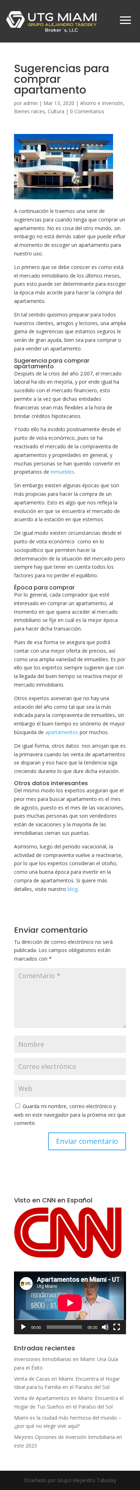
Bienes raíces (29, 111)
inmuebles (62, 471)
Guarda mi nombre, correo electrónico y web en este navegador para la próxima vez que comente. (70, 1115)
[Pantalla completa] (116, 1327)
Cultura (56, 111)
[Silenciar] (105, 1327)
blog (72, 889)
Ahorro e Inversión (101, 103)
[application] (70, 1302)
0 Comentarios (87, 111)
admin (30, 103)
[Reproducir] (23, 1327)
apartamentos (61, 732)
